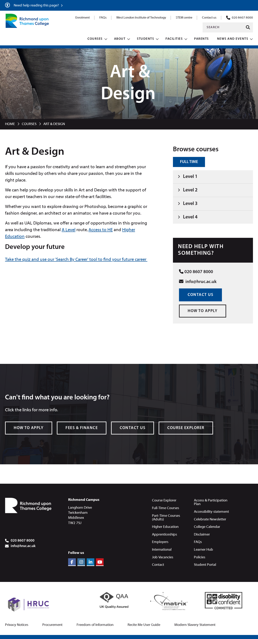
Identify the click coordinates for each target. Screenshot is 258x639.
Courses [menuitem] (95, 39)
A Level (68, 230)
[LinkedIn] (90, 562)
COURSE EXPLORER (185, 428)
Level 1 (190, 176)
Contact (158, 565)
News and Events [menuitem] (232, 39)
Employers (160, 542)
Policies (199, 557)
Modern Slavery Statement (194, 625)
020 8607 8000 (242, 17)
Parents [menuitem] (201, 39)
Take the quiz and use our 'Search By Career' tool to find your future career (76, 259)
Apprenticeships (164, 535)
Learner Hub (203, 550)
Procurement (52, 625)
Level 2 (190, 190)
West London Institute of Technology (141, 17)
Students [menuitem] (145, 39)
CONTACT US (200, 295)
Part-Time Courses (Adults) (166, 517)
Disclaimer (202, 535)
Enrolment (82, 17)
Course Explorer (164, 500)
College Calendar (207, 527)
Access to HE (100, 230)
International (162, 550)
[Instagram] (81, 562)
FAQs (103, 17)
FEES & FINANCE (82, 428)
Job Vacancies (162, 557)
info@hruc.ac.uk (200, 282)
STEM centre (184, 17)
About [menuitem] (120, 39)
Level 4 (190, 217)
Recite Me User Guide (144, 625)
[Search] (248, 27)
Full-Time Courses (165, 508)
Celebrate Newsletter (210, 519)
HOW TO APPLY (202, 311)
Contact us (209, 17)
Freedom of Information (95, 625)
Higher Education (165, 527)
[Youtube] (100, 562)
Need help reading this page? (37, 5)
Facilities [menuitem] (174, 39)
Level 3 (190, 203)
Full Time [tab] (189, 162)
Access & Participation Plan (210, 502)
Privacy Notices (16, 625)
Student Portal (205, 565)
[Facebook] (72, 562)
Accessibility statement (211, 512)
